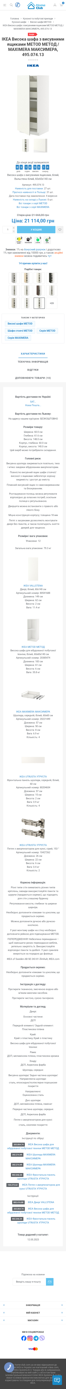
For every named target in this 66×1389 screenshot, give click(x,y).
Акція (31, 34)
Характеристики (33, 353)
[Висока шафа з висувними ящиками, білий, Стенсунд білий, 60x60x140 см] (51, 290)
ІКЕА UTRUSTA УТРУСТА (33, 776)
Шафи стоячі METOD (20, 330)
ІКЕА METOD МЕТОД (33, 646)
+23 (52, 303)
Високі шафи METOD (20, 323)
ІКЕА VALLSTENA (33, 585)
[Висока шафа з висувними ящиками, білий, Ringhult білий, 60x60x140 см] (14, 290)
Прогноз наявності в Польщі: (29, 192)
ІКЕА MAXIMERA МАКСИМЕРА (33, 711)
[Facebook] (23, 1338)
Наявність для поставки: (29, 188)
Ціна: (17, 221)
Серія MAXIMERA (18, 337)
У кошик (36, 229)
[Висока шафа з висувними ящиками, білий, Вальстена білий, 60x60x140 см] (39, 303)
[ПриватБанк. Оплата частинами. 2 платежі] (19, 240)
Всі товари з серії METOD (33, 203)
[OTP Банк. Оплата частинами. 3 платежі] (47, 240)
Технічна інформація (33, 361)
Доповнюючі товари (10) (33, 378)
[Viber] (42, 1338)
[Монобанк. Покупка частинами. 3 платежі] (28, 240)
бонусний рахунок (35, 249)
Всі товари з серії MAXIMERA (33, 207)
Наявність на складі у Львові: (30, 199)
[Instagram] (30, 1338)
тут (50, 255)
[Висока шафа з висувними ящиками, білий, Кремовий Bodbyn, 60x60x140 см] (39, 278)
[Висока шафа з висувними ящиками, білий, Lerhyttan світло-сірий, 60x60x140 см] (14, 278)
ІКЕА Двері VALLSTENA (40, 1202)
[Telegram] (36, 1338)
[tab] (33, 354)
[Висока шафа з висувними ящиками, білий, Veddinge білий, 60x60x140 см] (26, 290)
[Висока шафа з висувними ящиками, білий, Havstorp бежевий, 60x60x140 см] (14, 303)
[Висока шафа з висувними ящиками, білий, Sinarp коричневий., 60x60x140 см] (39, 290)
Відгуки (33, 369)
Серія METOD (47, 330)
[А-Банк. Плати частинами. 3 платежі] (38, 240)
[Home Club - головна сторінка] (36, 5)
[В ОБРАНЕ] (59, 229)
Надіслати (50, 1282)
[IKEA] (33, 65)
